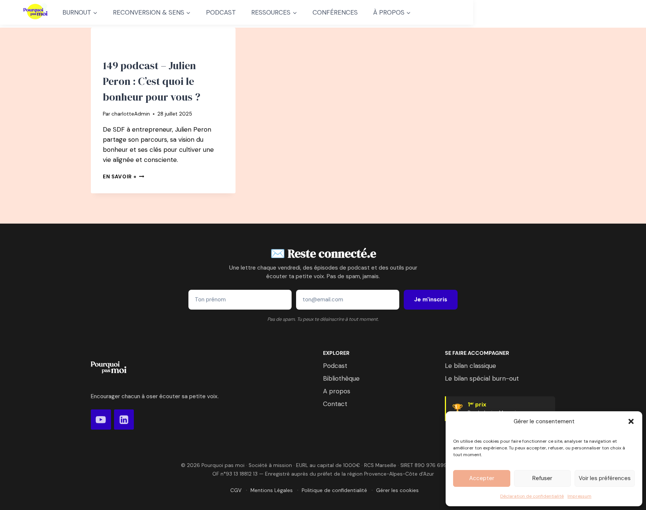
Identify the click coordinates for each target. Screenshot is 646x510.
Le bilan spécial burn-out (482, 378)
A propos (336, 391)
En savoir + (123, 176)
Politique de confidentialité (334, 490)
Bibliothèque (341, 378)
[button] (631, 421)
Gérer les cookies (397, 490)
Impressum (579, 496)
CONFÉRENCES (335, 12)
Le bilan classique (470, 366)
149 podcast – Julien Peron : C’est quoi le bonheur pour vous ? (151, 81)
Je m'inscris (430, 299)
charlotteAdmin (130, 114)
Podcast (335, 366)
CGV (236, 490)
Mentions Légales (271, 490)
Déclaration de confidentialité (532, 496)
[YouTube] (101, 419)
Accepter (481, 478)
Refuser (542, 478)
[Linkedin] (124, 419)
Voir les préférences (605, 478)
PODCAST (221, 12)
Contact (335, 404)
